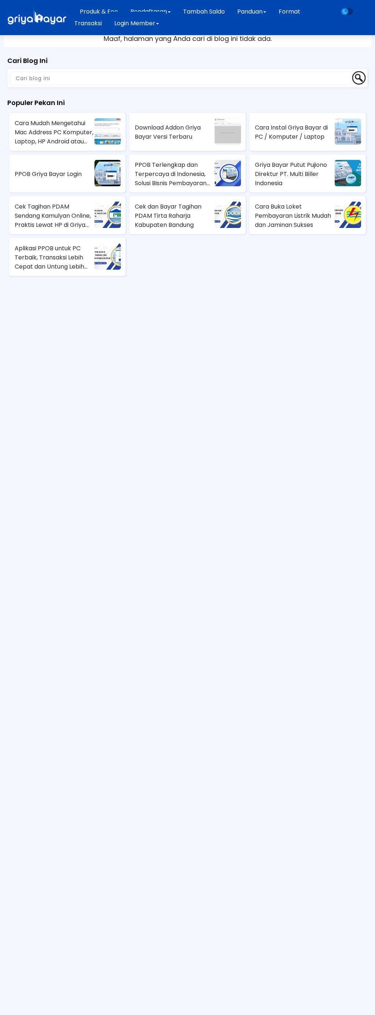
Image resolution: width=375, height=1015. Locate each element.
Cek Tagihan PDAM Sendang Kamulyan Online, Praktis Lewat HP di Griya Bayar (53, 215)
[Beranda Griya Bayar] (36, 17)
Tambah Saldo (204, 11)
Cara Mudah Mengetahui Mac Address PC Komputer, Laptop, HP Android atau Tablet (54, 132)
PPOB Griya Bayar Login (48, 174)
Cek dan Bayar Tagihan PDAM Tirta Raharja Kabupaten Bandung (168, 215)
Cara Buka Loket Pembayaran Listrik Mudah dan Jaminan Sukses (293, 215)
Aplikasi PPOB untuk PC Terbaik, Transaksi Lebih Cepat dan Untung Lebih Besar (49, 257)
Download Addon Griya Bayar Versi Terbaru (168, 132)
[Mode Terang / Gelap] (347, 11)
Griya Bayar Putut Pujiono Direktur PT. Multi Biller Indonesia (291, 174)
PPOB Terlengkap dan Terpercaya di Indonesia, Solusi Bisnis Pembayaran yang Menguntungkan (171, 174)
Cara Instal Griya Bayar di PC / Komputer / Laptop (291, 132)
